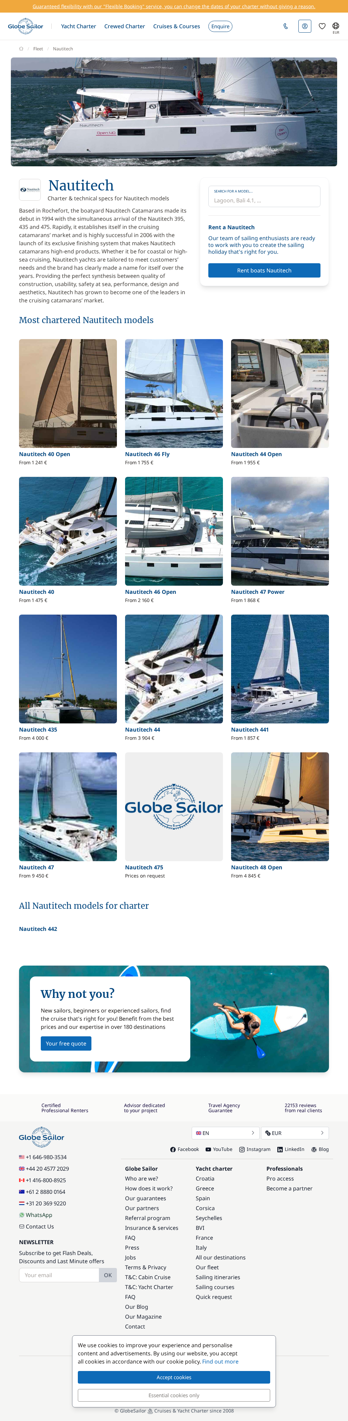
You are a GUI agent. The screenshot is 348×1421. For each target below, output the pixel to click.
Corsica (205, 1208)
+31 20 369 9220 (46, 1203)
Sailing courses (215, 1287)
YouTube (222, 1149)
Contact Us (40, 1226)
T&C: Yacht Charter (149, 1287)
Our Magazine (143, 1316)
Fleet (38, 49)
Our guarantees (145, 1198)
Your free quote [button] (66, 1043)
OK (108, 1275)
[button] (78, 26)
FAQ (130, 1237)
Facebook (188, 1149)
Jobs (130, 1257)
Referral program (147, 1218)
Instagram (259, 1149)
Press (132, 1247)
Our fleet (207, 1267)
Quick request (214, 1297)
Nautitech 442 (38, 929)
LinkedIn (294, 1149)
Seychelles (209, 1218)
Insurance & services (151, 1228)
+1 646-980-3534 (46, 1157)
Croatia (205, 1178)
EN (206, 1133)
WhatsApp (39, 1215)
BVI (200, 1228)
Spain (203, 1198)
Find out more (220, 1361)
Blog (324, 1149)
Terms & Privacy (145, 1267)
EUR (276, 1133)
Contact (135, 1326)
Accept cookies (174, 1377)
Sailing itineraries (218, 1277)
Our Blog (136, 1306)
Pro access (280, 1178)
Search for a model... (233, 191)
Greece (205, 1188)
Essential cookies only (174, 1395)
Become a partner (289, 1188)
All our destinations (221, 1257)
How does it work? (149, 1188)
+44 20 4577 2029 (47, 1168)
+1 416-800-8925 (46, 1180)
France (204, 1237)
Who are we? (141, 1178)
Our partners (142, 1208)
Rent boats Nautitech (264, 270)
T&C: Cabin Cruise (148, 1277)
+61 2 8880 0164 (45, 1192)
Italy (201, 1247)
